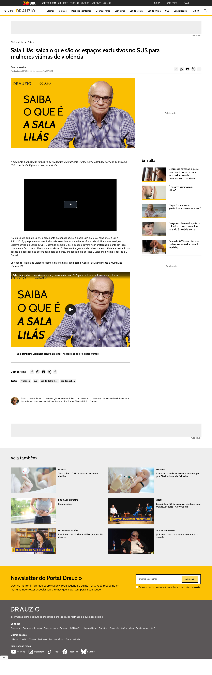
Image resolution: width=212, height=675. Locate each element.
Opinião (63, 11)
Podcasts (42, 639)
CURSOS (85, 3)
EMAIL (186, 3)
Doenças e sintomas (81, 11)
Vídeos (32, 639)
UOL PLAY (96, 3)
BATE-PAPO (171, 3)
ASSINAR (189, 579)
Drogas (63, 628)
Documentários (56, 639)
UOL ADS (107, 3)
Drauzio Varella (18, 67)
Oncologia (114, 628)
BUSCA (157, 3)
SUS (167, 11)
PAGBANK (74, 3)
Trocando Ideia (73, 639)
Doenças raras (103, 11)
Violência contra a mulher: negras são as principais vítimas (66, 353)
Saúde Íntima (154, 11)
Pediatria (103, 628)
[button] (176, 69)
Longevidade (180, 11)
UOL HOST (63, 3)
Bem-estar (120, 11)
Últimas (50, 11)
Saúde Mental (136, 11)
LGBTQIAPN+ (75, 628)
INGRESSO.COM (48, 3)
